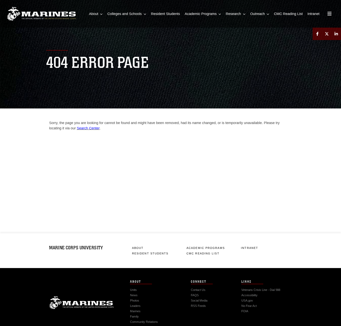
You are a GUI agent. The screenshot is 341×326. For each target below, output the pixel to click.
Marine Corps (81, 303)
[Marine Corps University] (41, 14)
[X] (327, 34)
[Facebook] (317, 34)
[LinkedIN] (336, 34)
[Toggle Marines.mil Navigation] (329, 14)
